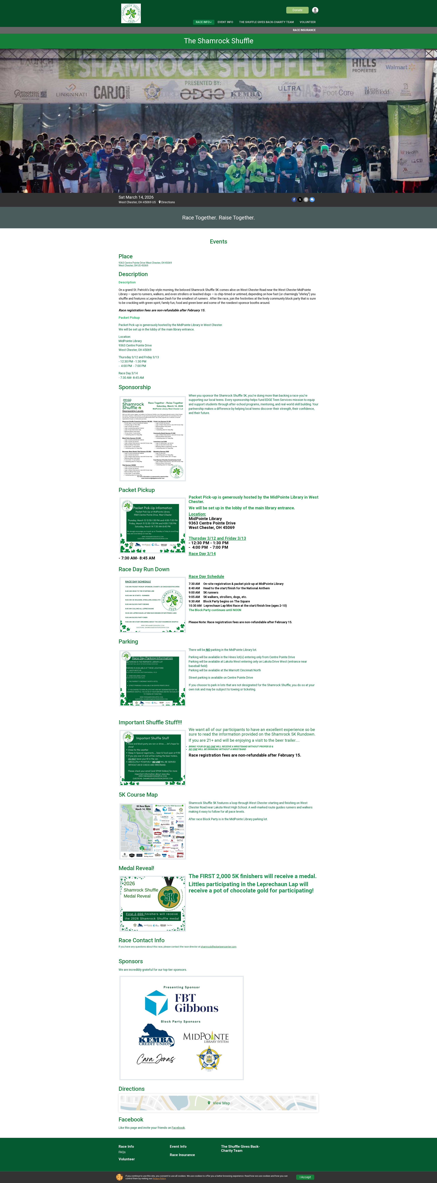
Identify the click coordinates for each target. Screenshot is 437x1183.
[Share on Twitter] (300, 199)
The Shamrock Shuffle (218, 41)
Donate (297, 10)
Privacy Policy (159, 1178)
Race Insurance (304, 30)
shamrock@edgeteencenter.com (218, 946)
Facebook (178, 1127)
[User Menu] (315, 10)
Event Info (225, 22)
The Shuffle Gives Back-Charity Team (266, 22)
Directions (168, 202)
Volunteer (308, 22)
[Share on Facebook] (294, 199)
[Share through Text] (312, 199)
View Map (221, 1103)
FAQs (122, 1152)
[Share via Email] (306, 199)
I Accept (305, 1177)
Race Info (203, 22)
